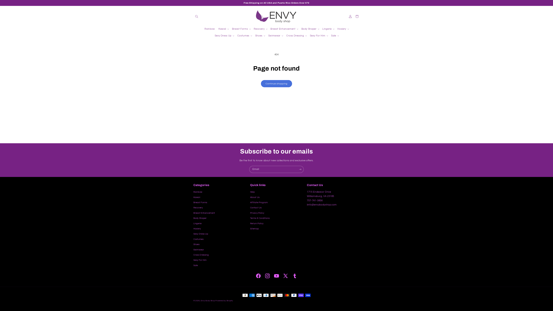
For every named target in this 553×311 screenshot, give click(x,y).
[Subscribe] (300, 169)
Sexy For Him (200, 260)
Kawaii (196, 197)
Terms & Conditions (260, 218)
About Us (255, 197)
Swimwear (198, 250)
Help (252, 192)
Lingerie (197, 223)
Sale (195, 265)
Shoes (196, 244)
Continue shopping (277, 84)
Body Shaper (200, 218)
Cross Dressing (201, 255)
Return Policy (257, 223)
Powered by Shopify (224, 300)
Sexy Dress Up (200, 234)
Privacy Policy (257, 213)
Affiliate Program (259, 202)
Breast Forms (200, 202)
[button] (196, 16)
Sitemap (254, 229)
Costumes (198, 239)
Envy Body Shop (208, 300)
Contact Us (256, 208)
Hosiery (197, 229)
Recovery (198, 208)
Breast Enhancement (204, 213)
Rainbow (197, 192)
